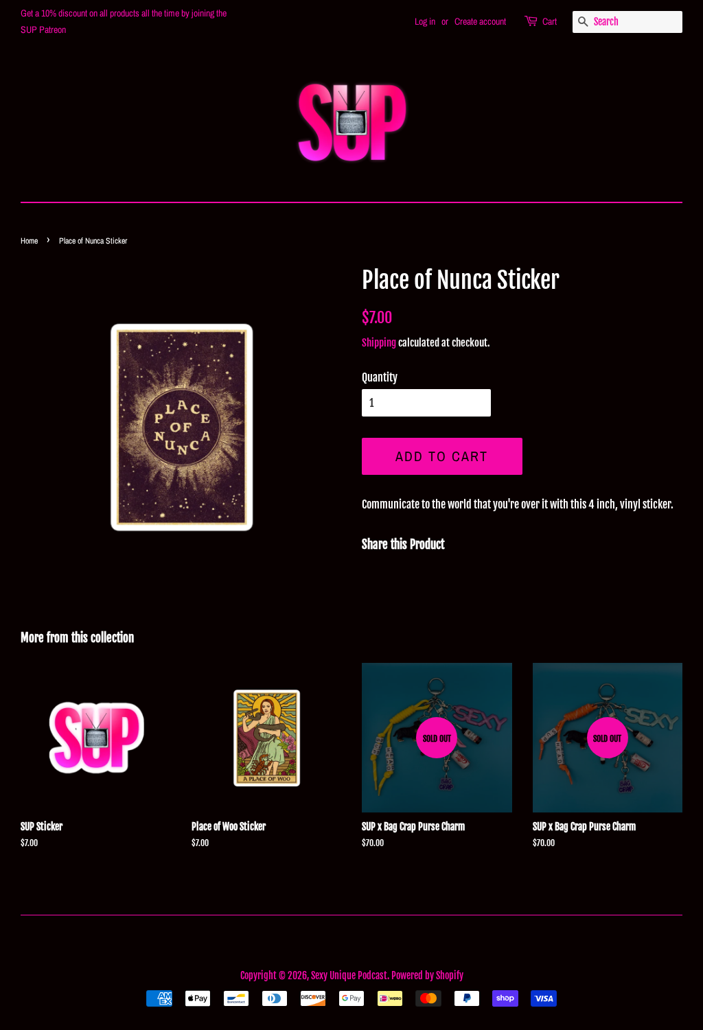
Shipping (379, 342)
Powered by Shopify (427, 975)
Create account (480, 21)
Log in (425, 21)
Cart (549, 21)
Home (29, 240)
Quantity (379, 377)
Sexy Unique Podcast (349, 975)
